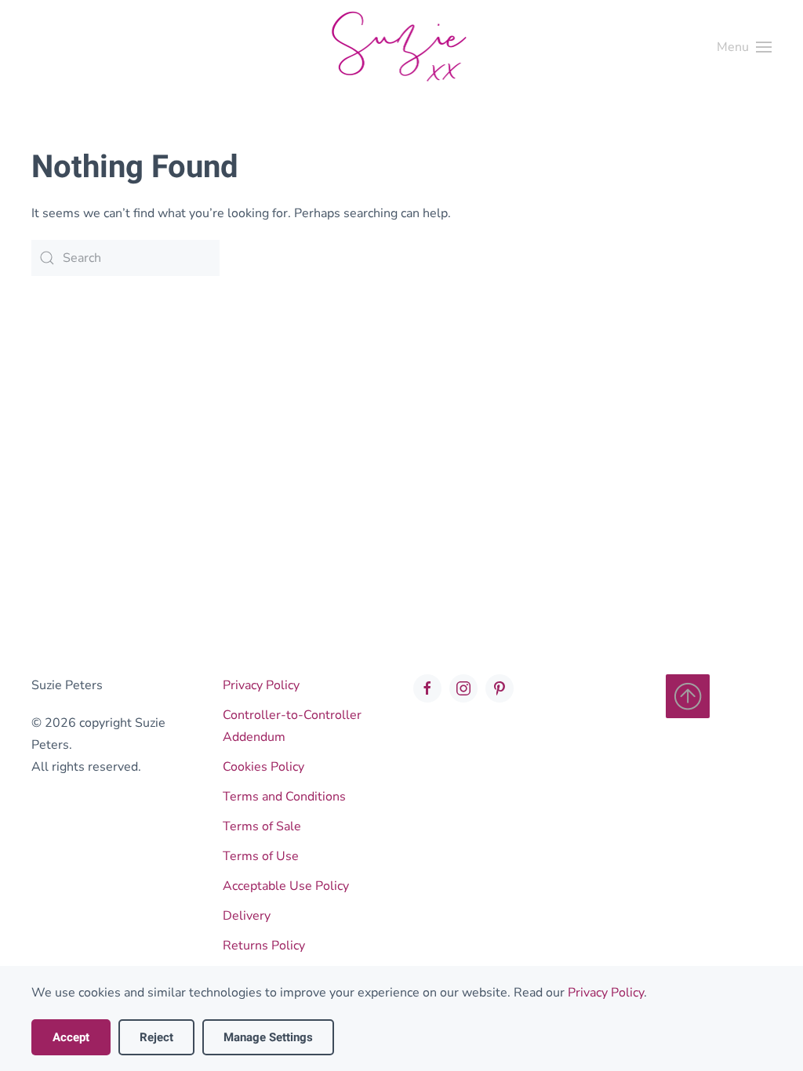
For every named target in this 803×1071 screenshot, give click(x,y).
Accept (71, 1037)
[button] (744, 47)
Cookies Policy (263, 766)
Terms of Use (261, 856)
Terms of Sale (262, 826)
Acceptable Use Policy (286, 886)
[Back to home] (401, 47)
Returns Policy (264, 945)
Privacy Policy (261, 685)
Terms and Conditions (284, 796)
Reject (156, 1037)
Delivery (247, 915)
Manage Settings (268, 1037)
